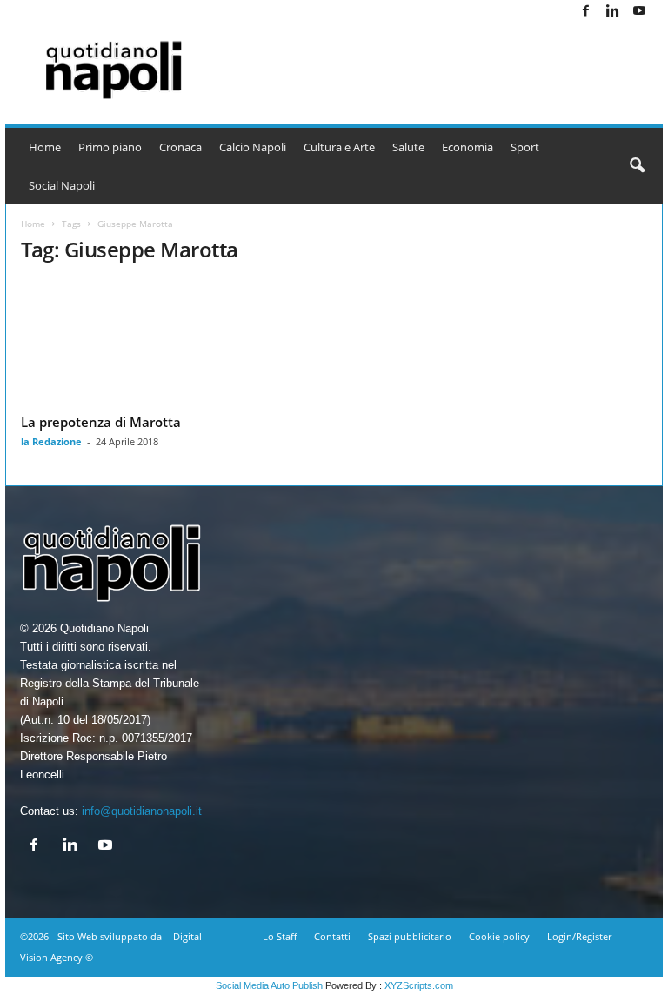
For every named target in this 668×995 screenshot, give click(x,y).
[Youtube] (639, 11)
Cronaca (180, 147)
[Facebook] (585, 11)
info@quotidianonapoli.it (142, 811)
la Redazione (51, 441)
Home (45, 147)
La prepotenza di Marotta (101, 422)
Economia (467, 147)
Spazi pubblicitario (409, 936)
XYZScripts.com (418, 985)
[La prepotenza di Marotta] (115, 344)
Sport (525, 147)
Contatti (332, 936)
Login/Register (579, 936)
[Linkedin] (612, 11)
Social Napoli (62, 185)
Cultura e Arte (339, 147)
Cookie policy (499, 936)
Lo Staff (280, 936)
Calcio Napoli (252, 147)
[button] (637, 166)
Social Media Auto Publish (269, 985)
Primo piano (110, 147)
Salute (408, 147)
